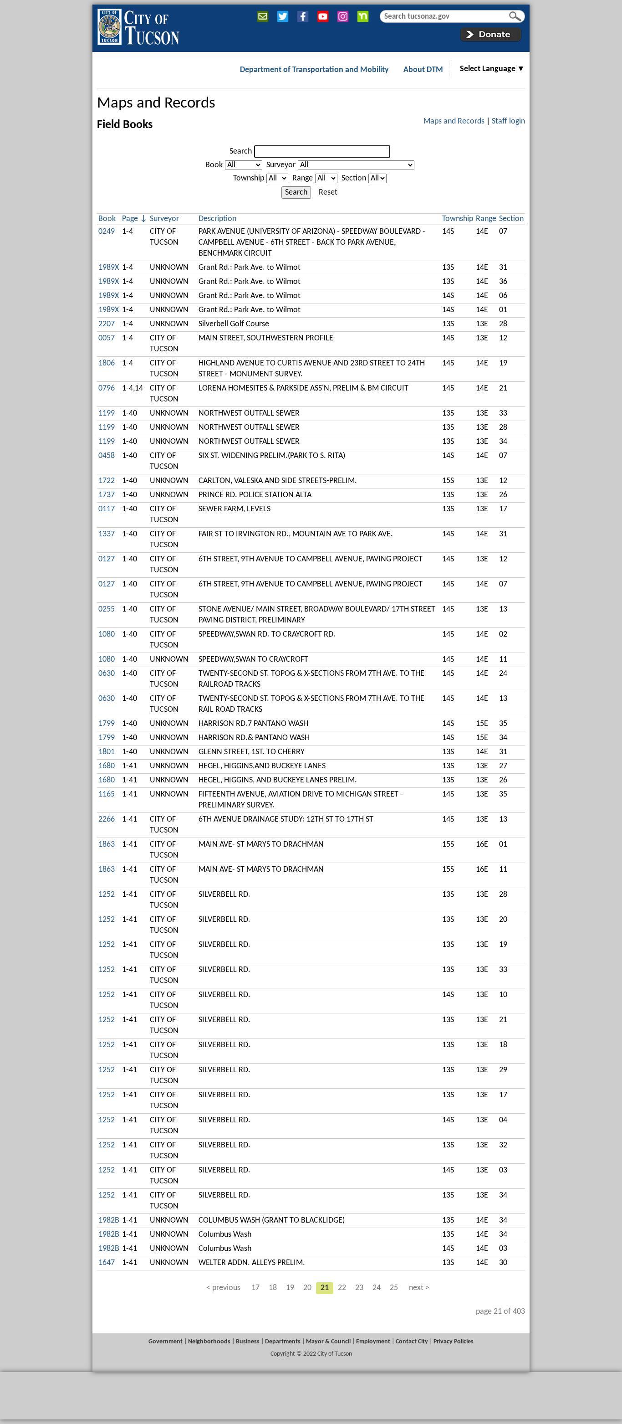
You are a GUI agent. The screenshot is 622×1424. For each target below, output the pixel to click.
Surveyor (281, 165)
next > (419, 1288)
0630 (106, 674)
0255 (106, 609)
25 (394, 1288)
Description (217, 219)
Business (248, 1341)
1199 (106, 413)
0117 (106, 509)
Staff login (508, 121)
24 (376, 1288)
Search (240, 151)
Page (130, 219)
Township (248, 178)
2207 (106, 324)
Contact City (412, 1341)
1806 (106, 363)
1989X (108, 268)
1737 (106, 495)
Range (302, 178)
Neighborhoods (209, 1341)
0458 (106, 456)
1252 (106, 895)
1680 (106, 766)
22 (342, 1288)
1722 (106, 481)
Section (354, 178)
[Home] (138, 25)
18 (273, 1288)
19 (290, 1288)
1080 (106, 634)
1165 (106, 794)
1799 (106, 724)
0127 (106, 559)
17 (255, 1288)
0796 (106, 388)
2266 (106, 819)
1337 (106, 534)
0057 (106, 338)
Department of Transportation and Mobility (314, 70)
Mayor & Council (328, 1341)
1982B (108, 1220)
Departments (283, 1341)
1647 (106, 1263)
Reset (328, 192)
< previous (223, 1288)
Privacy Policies (453, 1341)
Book (214, 165)
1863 (106, 844)
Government (165, 1341)
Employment (373, 1341)
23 (359, 1288)
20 (307, 1288)
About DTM (423, 70)
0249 (106, 232)
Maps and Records (156, 104)
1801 (106, 752)
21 (325, 1288)
